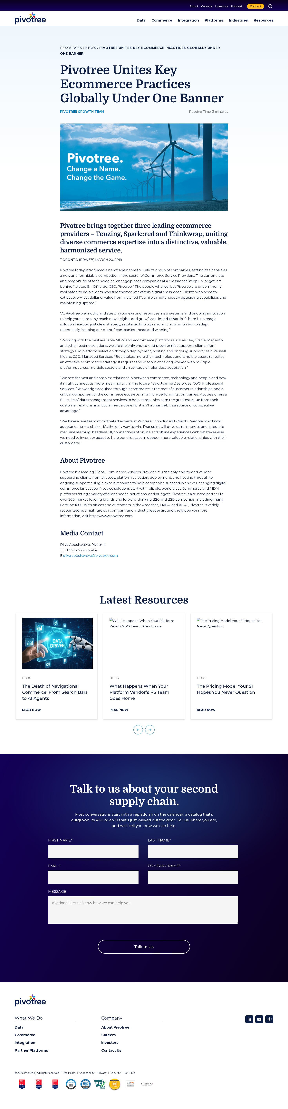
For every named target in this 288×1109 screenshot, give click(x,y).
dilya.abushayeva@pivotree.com (90, 556)
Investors (221, 6)
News (90, 48)
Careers (206, 6)
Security (115, 1072)
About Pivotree (115, 1027)
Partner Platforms (31, 1050)
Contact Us (111, 1050)
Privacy (102, 1072)
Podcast (236, 6)
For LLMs (129, 1072)
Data (141, 20)
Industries (238, 20)
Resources (263, 20)
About (194, 6)
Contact (255, 6)
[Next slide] (150, 729)
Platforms (214, 20)
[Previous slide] (138, 729)
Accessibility (86, 1072)
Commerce (161, 20)
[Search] (270, 6)
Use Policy (69, 1072)
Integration (188, 20)
